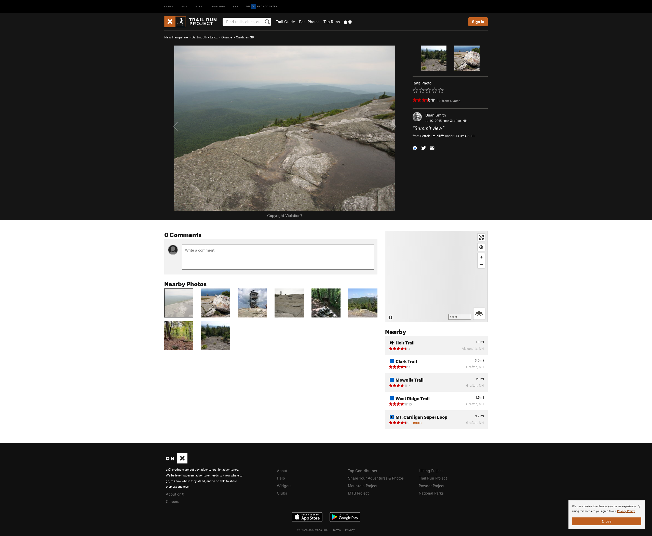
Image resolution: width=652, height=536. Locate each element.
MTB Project (358, 493)
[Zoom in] (481, 257)
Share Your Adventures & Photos (376, 478)
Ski (235, 6)
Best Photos (309, 21)
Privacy (350, 529)
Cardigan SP (245, 37)
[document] (606, 514)
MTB (185, 6)
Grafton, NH (459, 121)
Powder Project (431, 485)
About (282, 470)
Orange (226, 37)
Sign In (478, 21)
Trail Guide (285, 21)
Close (607, 521)
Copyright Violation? (284, 215)
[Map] (436, 276)
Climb (169, 6)
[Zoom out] (481, 264)
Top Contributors (362, 470)
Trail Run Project (433, 478)
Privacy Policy (626, 511)
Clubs (282, 493)
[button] (415, 147)
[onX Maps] (176, 462)
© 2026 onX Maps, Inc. (312, 529)
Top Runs (331, 21)
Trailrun (217, 6)
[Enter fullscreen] (481, 237)
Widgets (284, 485)
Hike (199, 6)
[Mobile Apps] (348, 21)
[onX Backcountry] (261, 6)
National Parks (431, 493)
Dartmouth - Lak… (205, 37)
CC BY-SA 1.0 (464, 136)
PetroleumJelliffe (432, 136)
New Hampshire (176, 37)
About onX (175, 494)
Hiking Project (431, 470)
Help (281, 478)
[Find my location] (481, 247)
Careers (172, 501)
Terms (337, 529)
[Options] (479, 314)
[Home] (193, 21)
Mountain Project (362, 485)
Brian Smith (435, 115)
